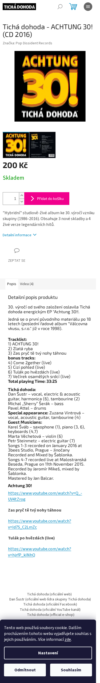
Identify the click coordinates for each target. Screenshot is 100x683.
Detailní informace (17, 235)
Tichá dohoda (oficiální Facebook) (50, 604)
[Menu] (88, 6)
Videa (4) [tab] (27, 284)
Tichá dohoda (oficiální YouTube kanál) (50, 609)
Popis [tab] (11, 284)
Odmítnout (25, 670)
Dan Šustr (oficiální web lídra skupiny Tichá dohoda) (50, 599)
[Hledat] (60, 6)
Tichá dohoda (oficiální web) (49, 594)
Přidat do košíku (50, 198)
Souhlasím (71, 670)
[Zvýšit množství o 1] (21, 195)
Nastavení (48, 653)
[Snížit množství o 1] (21, 202)
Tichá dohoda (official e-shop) (50, 614)
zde (68, 639)
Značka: (27, 43)
